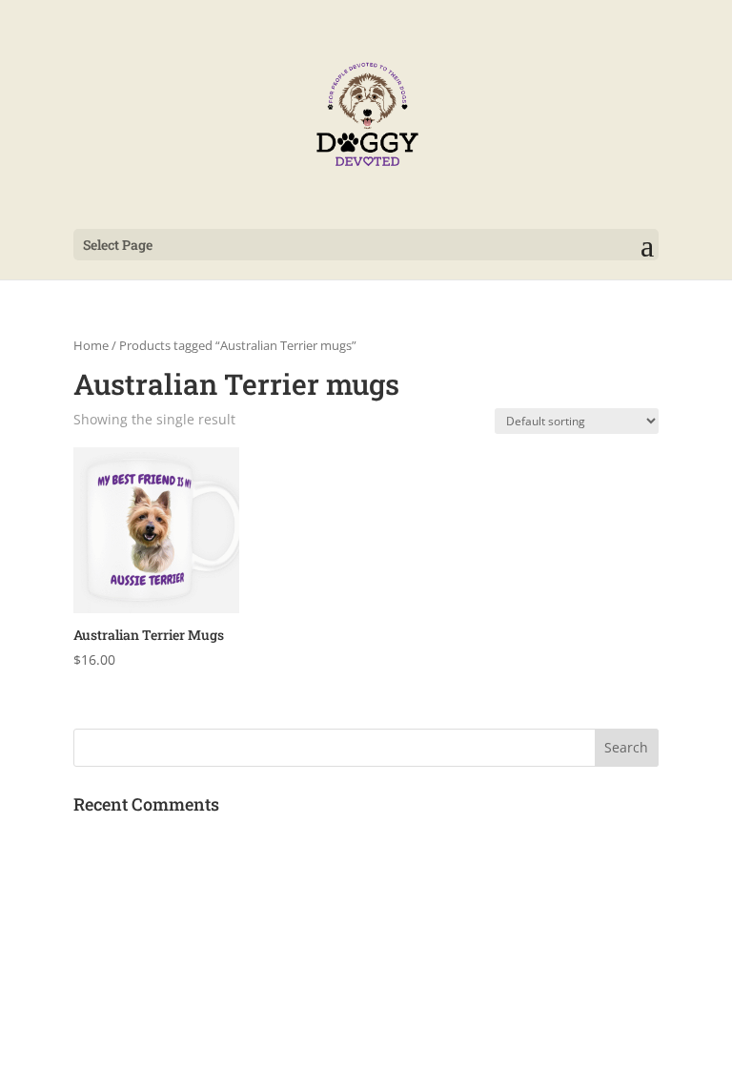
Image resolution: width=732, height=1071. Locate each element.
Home (91, 345)
